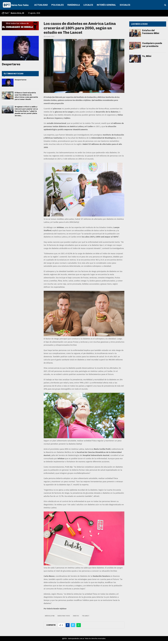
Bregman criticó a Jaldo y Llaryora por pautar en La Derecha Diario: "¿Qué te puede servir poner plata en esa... (26, 111)
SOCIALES (125, 5)
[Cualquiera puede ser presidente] (135, 46)
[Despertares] (20, 48)
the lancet (85, 616)
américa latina (49, 616)
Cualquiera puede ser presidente (152, 44)
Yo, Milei (146, 56)
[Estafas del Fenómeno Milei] (135, 33)
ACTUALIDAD (41, 5)
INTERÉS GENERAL (106, 5)
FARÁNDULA (73, 5)
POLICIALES (57, 5)
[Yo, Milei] (135, 59)
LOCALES (88, 5)
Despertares (11, 64)
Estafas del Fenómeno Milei (150, 32)
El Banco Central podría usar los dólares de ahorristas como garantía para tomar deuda (26, 96)
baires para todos (64, 616)
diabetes (76, 616)
